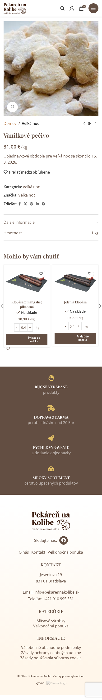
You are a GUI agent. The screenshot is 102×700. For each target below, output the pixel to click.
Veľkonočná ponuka (65, 552)
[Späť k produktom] (90, 124)
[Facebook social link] (19, 204)
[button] (26, 339)
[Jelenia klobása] (75, 282)
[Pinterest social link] (31, 204)
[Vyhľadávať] (62, 8)
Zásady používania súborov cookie (51, 658)
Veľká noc (30, 123)
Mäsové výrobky (51, 620)
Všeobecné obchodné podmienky (51, 647)
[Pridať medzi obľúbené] (41, 274)
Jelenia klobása (75, 302)
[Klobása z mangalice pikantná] (26, 282)
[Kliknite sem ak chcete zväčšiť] (12, 107)
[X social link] (25, 204)
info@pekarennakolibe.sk (56, 592)
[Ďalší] (95, 124)
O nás (24, 552)
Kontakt (38, 552)
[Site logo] (15, 7)
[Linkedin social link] (37, 204)
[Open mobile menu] (93, 8)
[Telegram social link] (43, 204)
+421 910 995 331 (58, 598)
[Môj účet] (72, 8)
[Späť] (84, 124)
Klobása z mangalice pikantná (26, 304)
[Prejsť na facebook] (63, 540)
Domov (10, 123)
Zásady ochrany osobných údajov (51, 652)
